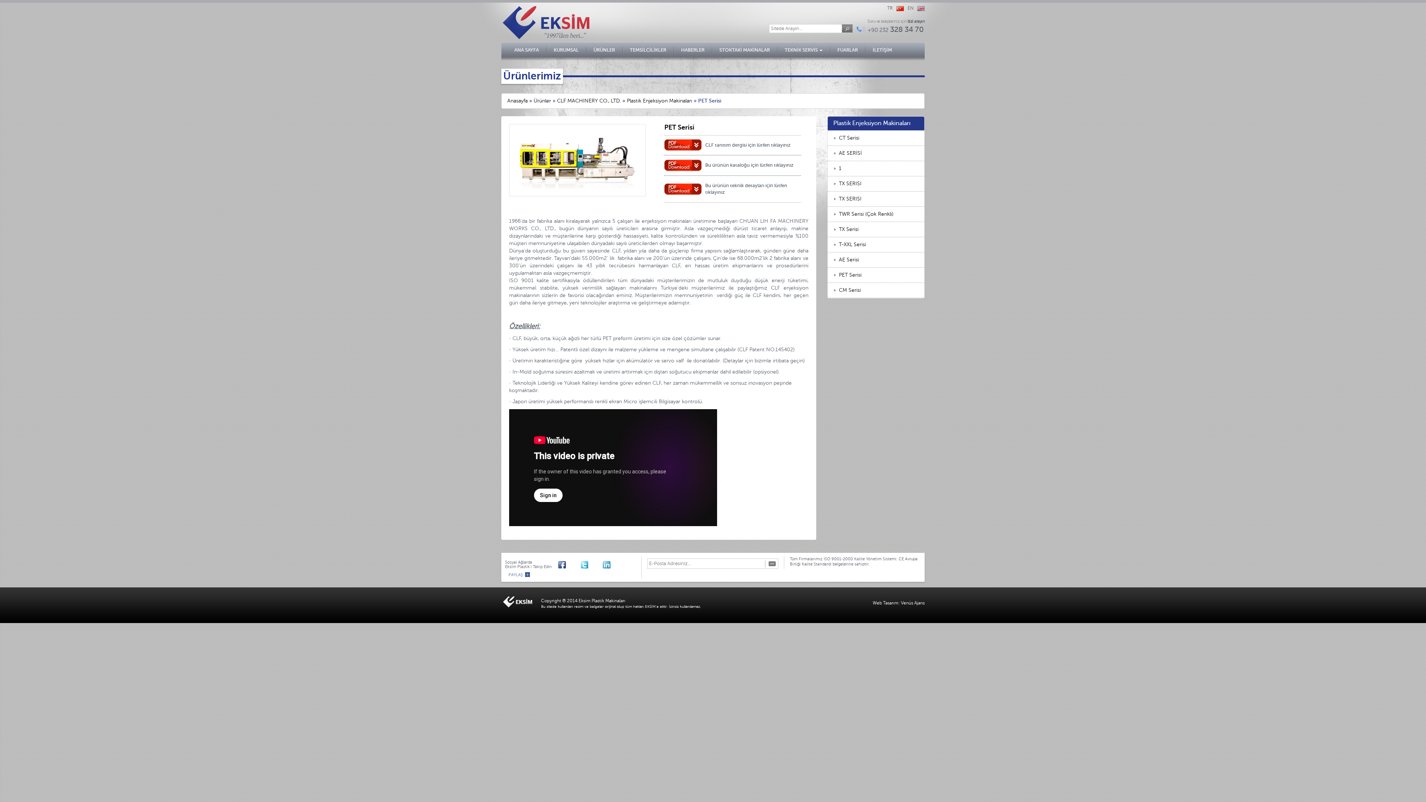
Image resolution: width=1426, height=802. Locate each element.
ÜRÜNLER (604, 50)
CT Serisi (849, 138)
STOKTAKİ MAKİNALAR (744, 50)
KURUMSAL (566, 50)
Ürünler (542, 101)
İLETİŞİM (882, 50)
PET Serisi (850, 275)
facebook (562, 564)
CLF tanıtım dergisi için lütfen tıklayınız (748, 145)
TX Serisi (849, 229)
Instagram (595, 564)
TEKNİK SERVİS (802, 50)
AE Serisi (849, 260)
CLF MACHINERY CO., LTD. (589, 101)
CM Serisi (850, 290)
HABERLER (692, 50)
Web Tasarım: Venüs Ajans (899, 603)
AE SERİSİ (850, 153)
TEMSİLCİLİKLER (648, 50)
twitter (584, 564)
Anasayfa (517, 101)
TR (890, 8)
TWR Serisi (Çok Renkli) (866, 214)
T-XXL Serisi (852, 244)
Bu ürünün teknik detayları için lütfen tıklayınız (746, 189)
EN (911, 8)
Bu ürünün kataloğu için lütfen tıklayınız (749, 165)
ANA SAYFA (526, 50)
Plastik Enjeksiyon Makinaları (659, 101)
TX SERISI (850, 183)
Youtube (573, 564)
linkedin (606, 564)
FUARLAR (847, 50)
